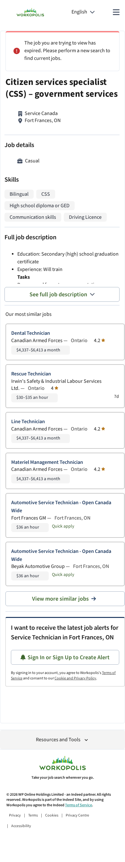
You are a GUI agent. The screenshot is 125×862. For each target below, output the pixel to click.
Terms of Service (78, 805)
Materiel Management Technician (47, 462)
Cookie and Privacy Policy (75, 678)
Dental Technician (30, 333)
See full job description (58, 294)
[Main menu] (116, 12)
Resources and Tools (58, 739)
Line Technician (28, 421)
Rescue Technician (31, 374)
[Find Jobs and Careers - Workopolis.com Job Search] (30, 12)
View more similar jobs (60, 599)
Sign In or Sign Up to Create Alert (69, 657)
